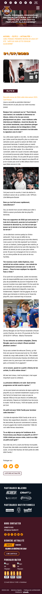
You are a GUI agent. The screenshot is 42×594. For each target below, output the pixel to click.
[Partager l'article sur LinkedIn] (17, 466)
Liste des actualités (12, 473)
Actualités (25, 36)
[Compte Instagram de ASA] (10, 2)
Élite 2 (15, 36)
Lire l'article (11, 554)
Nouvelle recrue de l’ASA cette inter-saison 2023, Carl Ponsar (20, 98)
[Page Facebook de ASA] (5, 2)
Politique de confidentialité (32, 590)
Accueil (6, 36)
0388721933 (8, 527)
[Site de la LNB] (36, 3)
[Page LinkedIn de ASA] (25, 2)
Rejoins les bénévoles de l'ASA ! (16, 549)
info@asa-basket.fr (11, 530)
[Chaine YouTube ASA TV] (15, 2)
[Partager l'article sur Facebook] (5, 466)
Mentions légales (16, 590)
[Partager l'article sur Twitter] (11, 466)
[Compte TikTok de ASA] (30, 2)
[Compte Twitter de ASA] (20, 2)
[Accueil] (7, 10)
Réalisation (18, 592)
